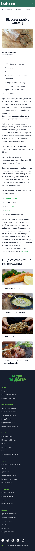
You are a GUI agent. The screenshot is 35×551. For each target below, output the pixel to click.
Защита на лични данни (9, 454)
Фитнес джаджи (7, 521)
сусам (11, 206)
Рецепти (27, 9)
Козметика (5, 528)
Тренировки (5, 472)
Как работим (5, 391)
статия (25, 251)
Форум (3, 500)
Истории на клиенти (8, 394)
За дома (4, 524)
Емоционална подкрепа (9, 426)
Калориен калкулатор (9, 479)
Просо (7, 210)
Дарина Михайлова (9, 52)
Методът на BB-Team (8, 440)
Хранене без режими (8, 408)
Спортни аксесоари (8, 532)
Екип (3, 443)
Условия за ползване (8, 451)
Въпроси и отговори (8, 398)
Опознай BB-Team (7, 493)
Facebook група (7, 503)
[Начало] (2, 9)
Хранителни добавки (8, 475)
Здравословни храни (8, 517)
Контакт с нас (6, 447)
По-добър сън (6, 419)
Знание (9, 9)
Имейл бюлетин (7, 496)
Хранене (18, 9)
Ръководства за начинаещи (11, 464)
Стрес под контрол (8, 423)
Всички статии (6, 483)
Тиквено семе (11, 198)
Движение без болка (8, 415)
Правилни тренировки (9, 412)
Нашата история (7, 436)
